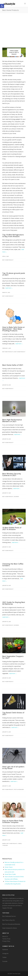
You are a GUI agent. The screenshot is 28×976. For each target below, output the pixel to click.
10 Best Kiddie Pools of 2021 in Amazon (14, 52)
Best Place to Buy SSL (8, 920)
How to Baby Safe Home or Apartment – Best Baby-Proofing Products (13, 329)
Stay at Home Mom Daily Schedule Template (12, 821)
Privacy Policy (6, 941)
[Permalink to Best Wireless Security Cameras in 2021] (14, 462)
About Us (5, 936)
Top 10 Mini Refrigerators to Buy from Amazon (13, 235)
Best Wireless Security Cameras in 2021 (11, 474)
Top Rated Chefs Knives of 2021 (13, 713)
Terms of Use (6, 939)
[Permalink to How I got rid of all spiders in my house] (14, 755)
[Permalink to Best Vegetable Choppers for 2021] (14, 645)
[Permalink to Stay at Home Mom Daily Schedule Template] (14, 809)
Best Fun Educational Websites (11, 924)
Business (16, 496)
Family (20, 843)
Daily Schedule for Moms (9, 928)
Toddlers (5, 845)
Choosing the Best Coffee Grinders (12, 565)
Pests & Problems (19, 789)
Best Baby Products (8, 351)
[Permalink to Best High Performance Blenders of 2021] (14, 408)
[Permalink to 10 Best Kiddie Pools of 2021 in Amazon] (14, 516)
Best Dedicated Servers (9, 916)
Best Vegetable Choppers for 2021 (12, 657)
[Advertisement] (14, 28)
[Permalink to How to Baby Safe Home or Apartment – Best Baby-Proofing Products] (14, 316)
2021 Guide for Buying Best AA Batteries (13, 603)
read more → (9, 288)
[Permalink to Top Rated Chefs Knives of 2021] (14, 701)
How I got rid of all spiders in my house (13, 767)
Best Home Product (7, 260)
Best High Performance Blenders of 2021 (12, 420)
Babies (4, 843)
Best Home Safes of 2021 (12, 365)
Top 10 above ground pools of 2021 (13, 274)
